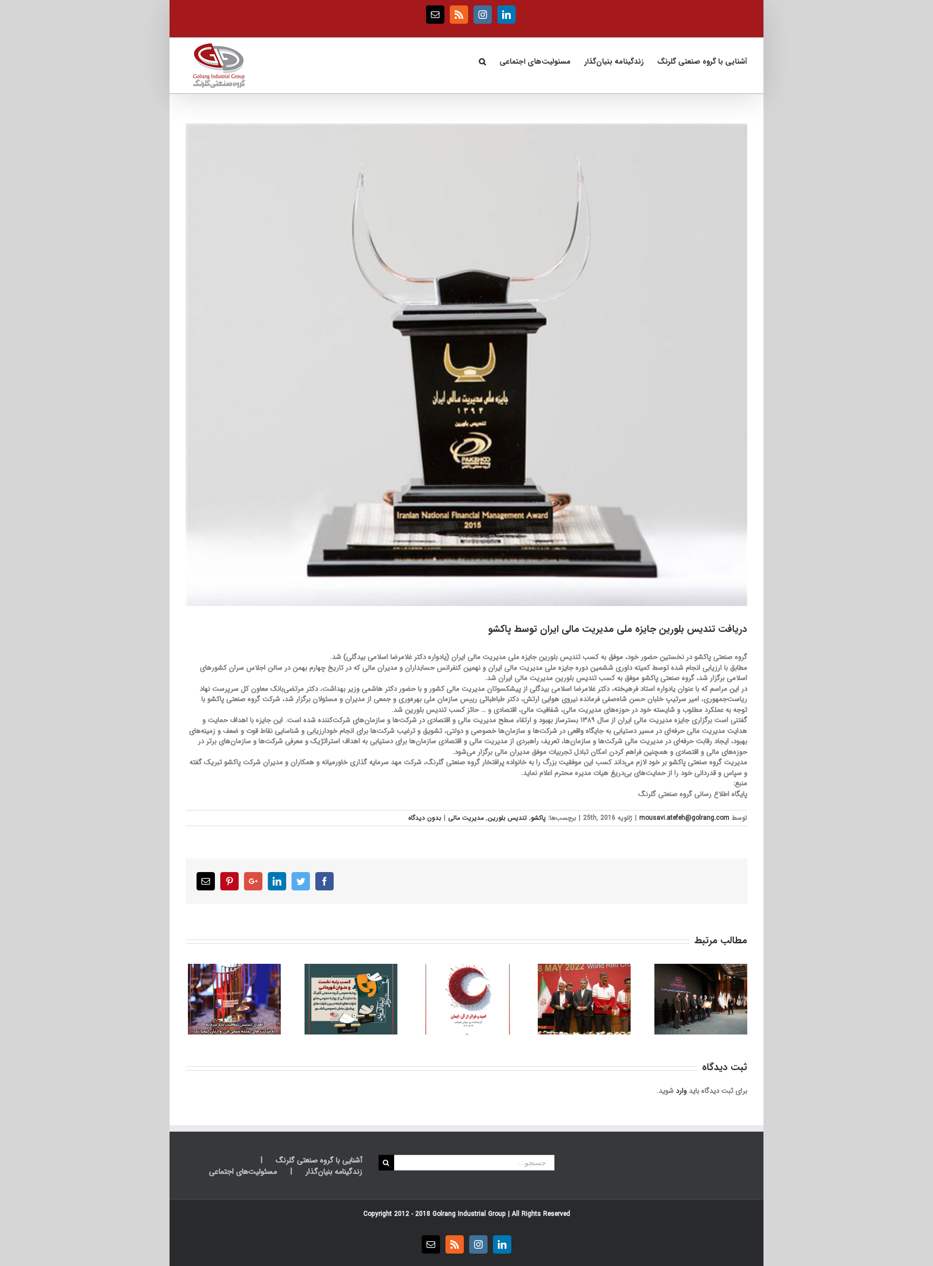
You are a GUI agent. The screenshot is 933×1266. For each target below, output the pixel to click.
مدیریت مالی (466, 818)
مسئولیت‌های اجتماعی (243, 1171)
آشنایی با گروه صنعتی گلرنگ (319, 1160)
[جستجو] (482, 60)
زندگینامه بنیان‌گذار (334, 1171)
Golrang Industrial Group (469, 1214)
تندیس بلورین (507, 818)
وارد (681, 1091)
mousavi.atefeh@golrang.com (684, 818)
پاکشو (538, 818)
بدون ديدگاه (424, 818)
